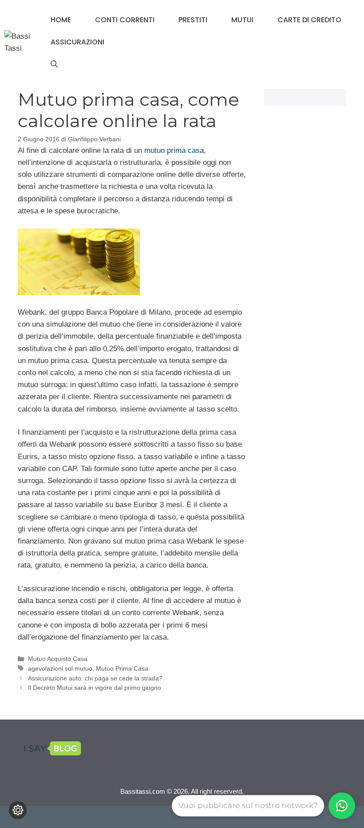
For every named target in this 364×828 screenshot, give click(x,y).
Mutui (242, 20)
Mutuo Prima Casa (122, 668)
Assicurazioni (77, 42)
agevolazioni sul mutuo (60, 668)
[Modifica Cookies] (18, 810)
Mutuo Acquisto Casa (57, 658)
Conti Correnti (124, 20)
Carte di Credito (309, 20)
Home (61, 20)
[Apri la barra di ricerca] (54, 64)
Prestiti (192, 20)
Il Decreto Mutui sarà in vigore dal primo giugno (94, 687)
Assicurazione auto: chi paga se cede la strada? (95, 678)
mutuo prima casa (174, 150)
